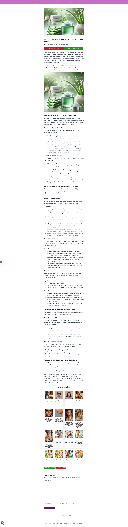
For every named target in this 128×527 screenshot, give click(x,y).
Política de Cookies (64, 517)
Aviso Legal (62, 515)
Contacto (57, 515)
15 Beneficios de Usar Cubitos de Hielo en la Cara (59, 441)
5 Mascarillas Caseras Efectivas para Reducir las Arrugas (58, 461)
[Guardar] (1, 262)
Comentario (48, 480)
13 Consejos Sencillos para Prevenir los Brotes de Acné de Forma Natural (48, 461)
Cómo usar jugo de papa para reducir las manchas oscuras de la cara (69, 402)
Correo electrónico (64, 503)
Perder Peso (59, 2)
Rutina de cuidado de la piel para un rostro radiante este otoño (49, 446)
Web (74, 503)
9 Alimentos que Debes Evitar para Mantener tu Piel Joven (79, 461)
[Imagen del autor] (44, 44)
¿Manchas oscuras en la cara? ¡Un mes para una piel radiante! (49, 420)
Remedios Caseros (70, 2)
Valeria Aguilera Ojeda (53, 44)
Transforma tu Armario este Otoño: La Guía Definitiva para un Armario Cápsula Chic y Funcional (79, 425)
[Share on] (1, 265)
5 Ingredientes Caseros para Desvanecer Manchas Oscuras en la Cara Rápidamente (79, 403)
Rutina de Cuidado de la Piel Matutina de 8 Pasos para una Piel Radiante (79, 442)
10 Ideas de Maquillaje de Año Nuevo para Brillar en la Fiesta (48, 402)
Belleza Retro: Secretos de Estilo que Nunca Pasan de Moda (69, 424)
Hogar (53, 2)
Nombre (48, 503)
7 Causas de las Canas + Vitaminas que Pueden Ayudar (69, 441)
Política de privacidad (68, 515)
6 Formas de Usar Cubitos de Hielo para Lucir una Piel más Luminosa (69, 461)
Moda (92, 2)
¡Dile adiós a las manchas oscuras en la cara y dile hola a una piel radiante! (59, 420)
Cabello (80, 2)
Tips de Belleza (48, 36)
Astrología (86, 2)
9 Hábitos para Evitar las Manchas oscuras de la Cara (59, 401)
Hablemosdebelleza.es (56, 523)
